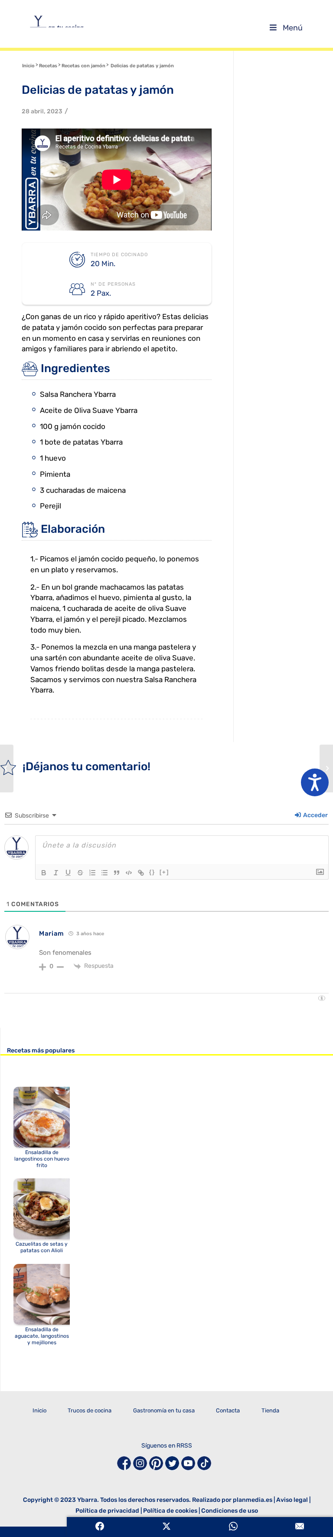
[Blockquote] (117, 872)
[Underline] (68, 872)
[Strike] (80, 872)
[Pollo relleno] (6, 768)
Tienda (270, 1410)
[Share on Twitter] (166, 1527)
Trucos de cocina (89, 1410)
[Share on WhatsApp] (233, 1527)
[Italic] (56, 872)
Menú (293, 28)
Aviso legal (292, 1500)
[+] (164, 872)
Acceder (315, 815)
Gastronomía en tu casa (164, 1410)
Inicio (39, 1410)
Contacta (228, 1410)
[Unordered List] (104, 872)
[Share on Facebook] (100, 1527)
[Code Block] (129, 872)
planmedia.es (252, 1500)
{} (152, 872)
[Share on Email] (299, 1527)
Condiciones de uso (229, 1510)
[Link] (141, 872)
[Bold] (44, 872)
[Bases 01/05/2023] (326, 768)
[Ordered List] (92, 872)
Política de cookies (170, 1510)
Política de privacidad (107, 1510)
